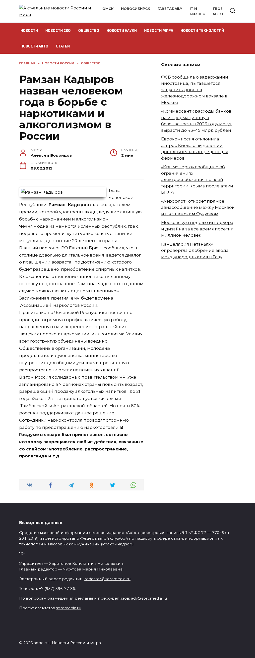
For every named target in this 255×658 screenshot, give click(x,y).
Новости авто (34, 46)
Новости (29, 30)
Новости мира (158, 30)
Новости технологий (202, 30)
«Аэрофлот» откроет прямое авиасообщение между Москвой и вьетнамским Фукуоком (198, 207)
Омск (108, 9)
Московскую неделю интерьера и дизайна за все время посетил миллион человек (197, 229)
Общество (88, 30)
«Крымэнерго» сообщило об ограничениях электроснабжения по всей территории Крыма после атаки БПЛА (197, 179)
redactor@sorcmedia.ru (107, 578)
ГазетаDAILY (170, 9)
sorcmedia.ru (68, 608)
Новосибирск (135, 9)
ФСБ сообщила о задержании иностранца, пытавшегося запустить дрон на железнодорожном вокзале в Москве (194, 90)
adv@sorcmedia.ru (149, 598)
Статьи (63, 46)
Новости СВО (58, 30)
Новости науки (122, 30)
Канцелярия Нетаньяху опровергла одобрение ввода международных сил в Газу (195, 250)
